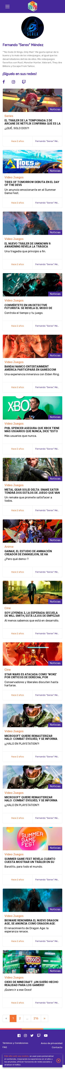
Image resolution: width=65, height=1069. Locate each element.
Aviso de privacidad (51, 1043)
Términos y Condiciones (15, 1043)
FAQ (5, 1047)
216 (36, 1018)
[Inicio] (32, 6)
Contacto (57, 1047)
